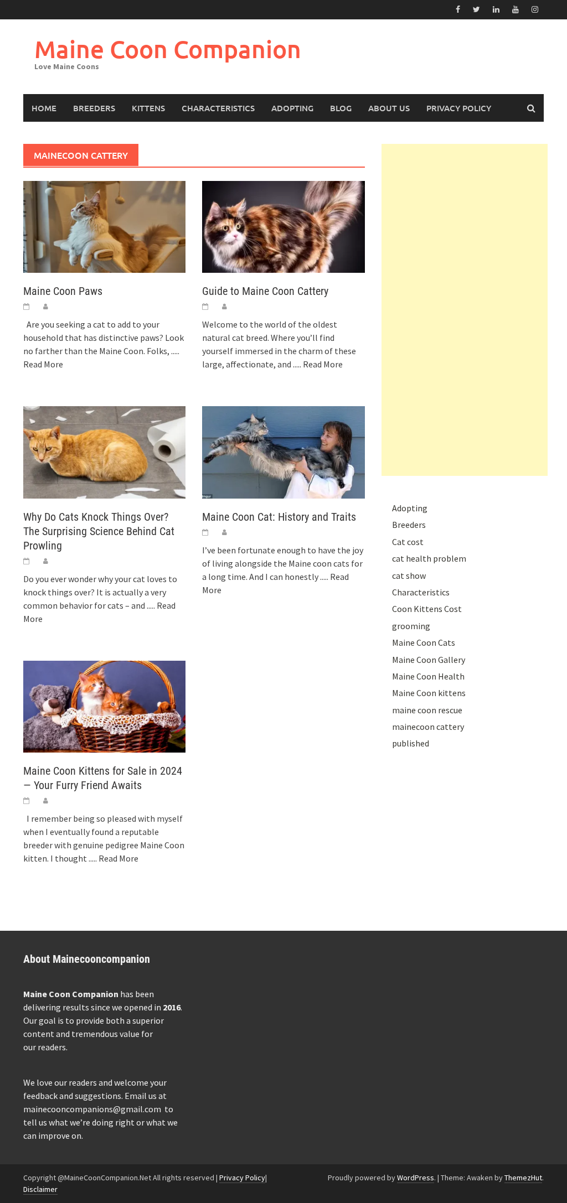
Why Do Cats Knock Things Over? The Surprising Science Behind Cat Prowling (98, 531)
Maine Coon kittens (429, 692)
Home (44, 107)
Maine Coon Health (428, 676)
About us (389, 107)
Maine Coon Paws (62, 291)
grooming (411, 625)
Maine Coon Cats (423, 642)
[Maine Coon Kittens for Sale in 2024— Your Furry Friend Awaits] (104, 705)
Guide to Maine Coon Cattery (265, 291)
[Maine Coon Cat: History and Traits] (283, 451)
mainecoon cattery (428, 726)
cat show (409, 575)
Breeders (94, 107)
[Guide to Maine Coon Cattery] (283, 225)
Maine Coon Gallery (428, 659)
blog (341, 107)
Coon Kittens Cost (427, 608)
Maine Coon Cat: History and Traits (279, 516)
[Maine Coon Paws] (104, 225)
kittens (148, 107)
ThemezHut (523, 1178)
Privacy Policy (458, 107)
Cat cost (408, 541)
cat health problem (429, 558)
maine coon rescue (427, 709)
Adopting (292, 107)
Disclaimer (40, 1189)
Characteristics (218, 107)
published (410, 743)
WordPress (415, 1178)
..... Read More (318, 364)
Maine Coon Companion (167, 49)
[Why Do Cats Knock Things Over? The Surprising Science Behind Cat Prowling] (104, 451)
